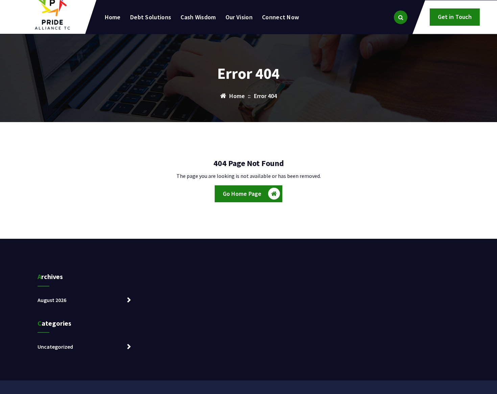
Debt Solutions (150, 17)
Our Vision (239, 17)
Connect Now (280, 17)
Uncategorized (55, 346)
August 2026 (52, 300)
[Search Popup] (400, 17)
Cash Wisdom (198, 17)
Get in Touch (455, 17)
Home (113, 17)
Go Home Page (242, 194)
